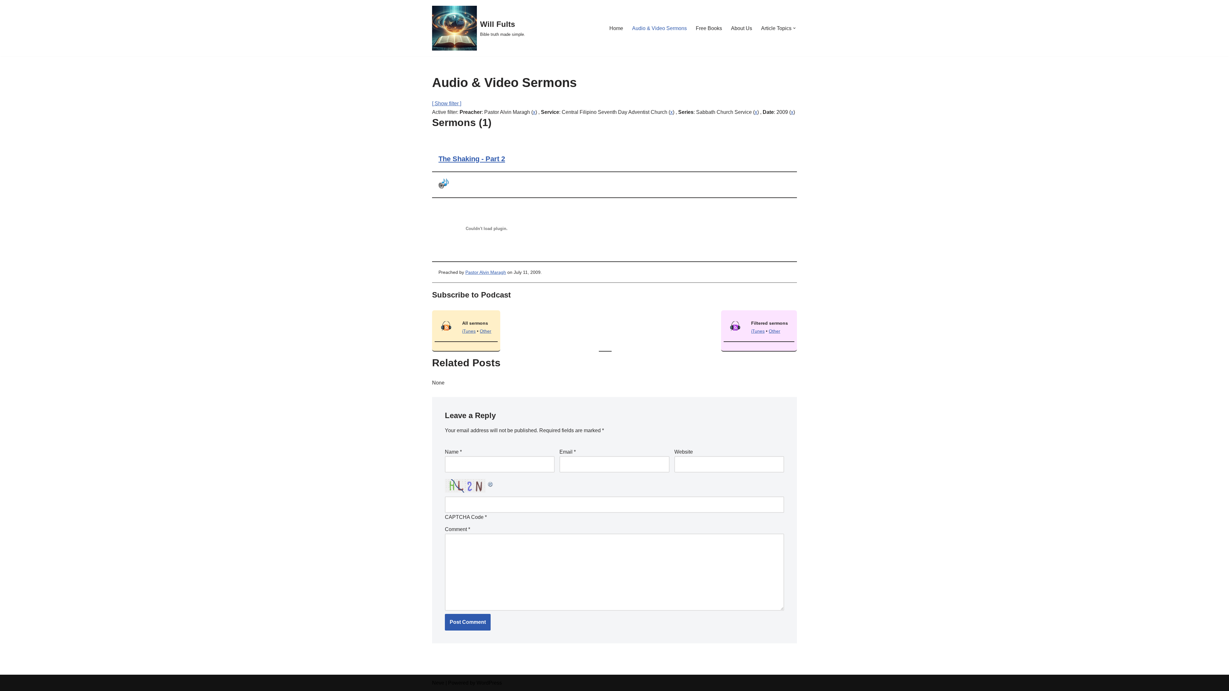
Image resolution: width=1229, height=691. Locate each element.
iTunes (469, 331)
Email (567, 452)
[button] (794, 28)
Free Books (709, 28)
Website (683, 452)
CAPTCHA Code (464, 517)
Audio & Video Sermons (659, 28)
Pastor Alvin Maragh (485, 272)
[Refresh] (490, 483)
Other (485, 331)
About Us (741, 28)
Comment (457, 529)
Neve (438, 683)
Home (616, 28)
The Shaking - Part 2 (471, 159)
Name (453, 452)
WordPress (489, 683)
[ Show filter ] (446, 103)
